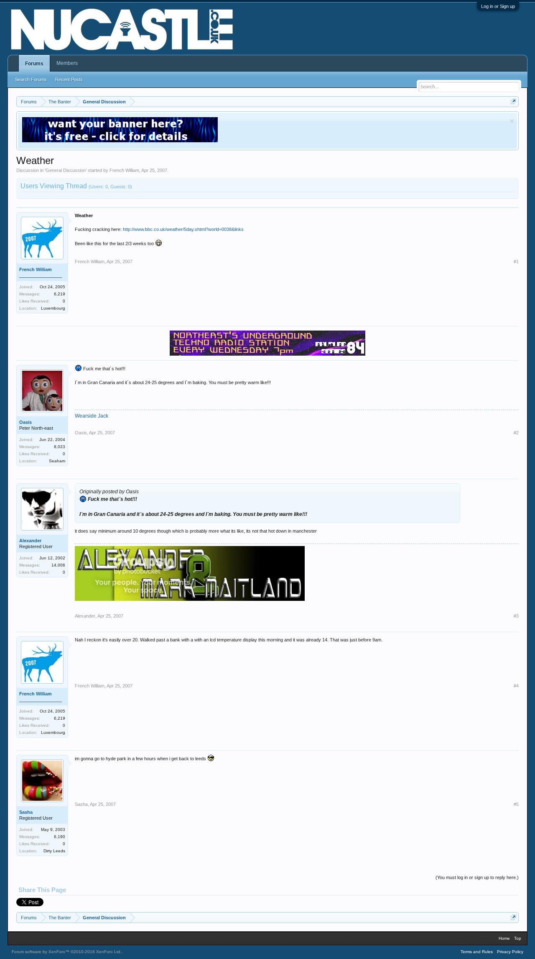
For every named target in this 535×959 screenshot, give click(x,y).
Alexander (30, 540)
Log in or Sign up (498, 6)
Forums (34, 64)
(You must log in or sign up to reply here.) (477, 877)
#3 (516, 615)
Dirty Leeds (54, 851)
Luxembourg (53, 308)
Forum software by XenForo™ (67, 951)
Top (517, 938)
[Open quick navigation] (513, 101)
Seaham (57, 461)
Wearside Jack (91, 416)
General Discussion (66, 170)
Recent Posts (69, 79)
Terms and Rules (477, 951)
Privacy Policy (510, 951)
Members (67, 63)
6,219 (59, 294)
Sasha (26, 812)
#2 (516, 432)
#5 (516, 804)
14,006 (58, 565)
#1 (516, 261)
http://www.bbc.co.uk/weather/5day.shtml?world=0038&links (183, 229)
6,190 (59, 836)
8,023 (59, 446)
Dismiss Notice (512, 121)
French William (124, 170)
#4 (516, 685)
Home (504, 938)
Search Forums (31, 79)
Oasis (25, 422)
